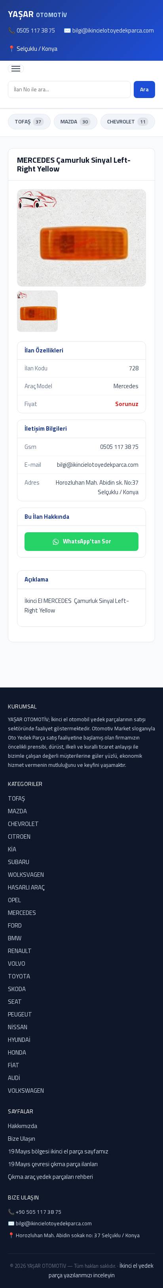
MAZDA (74, 121)
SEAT (15, 1001)
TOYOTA (19, 976)
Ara (144, 89)
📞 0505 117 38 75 (31, 30)
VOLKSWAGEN (26, 1090)
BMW (14, 938)
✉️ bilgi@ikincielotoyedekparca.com (109, 30)
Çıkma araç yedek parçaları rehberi (50, 1176)
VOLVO (16, 963)
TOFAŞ (28, 121)
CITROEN (19, 836)
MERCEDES (22, 912)
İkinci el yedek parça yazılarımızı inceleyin (101, 1270)
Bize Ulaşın (21, 1138)
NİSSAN (17, 1027)
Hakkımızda (22, 1125)
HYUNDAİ (19, 1039)
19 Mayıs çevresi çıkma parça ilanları (53, 1164)
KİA (12, 849)
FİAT (13, 1065)
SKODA (17, 988)
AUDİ (14, 1077)
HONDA (17, 1052)
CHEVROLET (126, 121)
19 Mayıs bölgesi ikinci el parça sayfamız (58, 1151)
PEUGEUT (20, 1014)
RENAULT (20, 950)
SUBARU (18, 861)
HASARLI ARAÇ (26, 887)
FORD (15, 925)
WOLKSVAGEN (26, 874)
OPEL (14, 900)
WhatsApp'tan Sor (87, 541)
